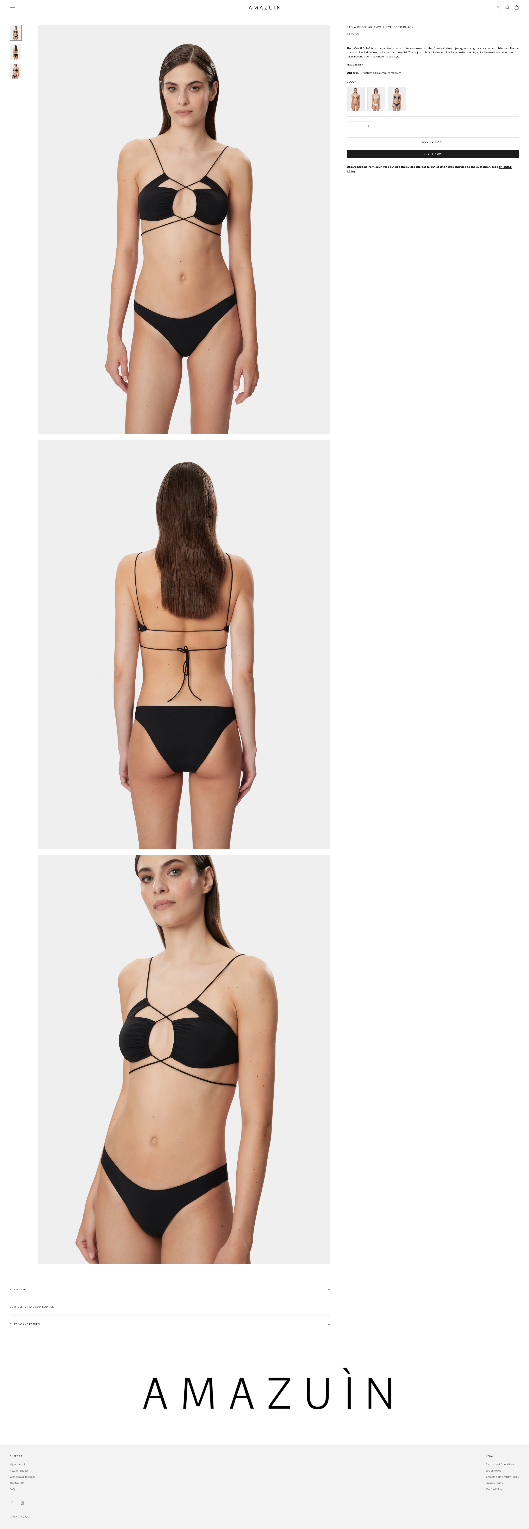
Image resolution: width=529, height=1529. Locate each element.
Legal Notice (493, 1470)
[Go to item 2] (15, 52)
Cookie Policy (494, 1489)
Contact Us (17, 1483)
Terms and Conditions (500, 1464)
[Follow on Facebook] (12, 1503)
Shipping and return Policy (502, 1477)
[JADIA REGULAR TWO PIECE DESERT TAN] (356, 99)
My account (17, 1464)
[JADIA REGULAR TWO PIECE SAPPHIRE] (397, 99)
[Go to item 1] (15, 33)
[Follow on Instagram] (23, 1503)
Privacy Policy (494, 1483)
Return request (19, 1470)
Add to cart (432, 141)
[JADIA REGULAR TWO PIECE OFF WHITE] (376, 99)
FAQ (12, 1489)
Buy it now (433, 154)
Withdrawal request (22, 1477)
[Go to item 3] (15, 71)
